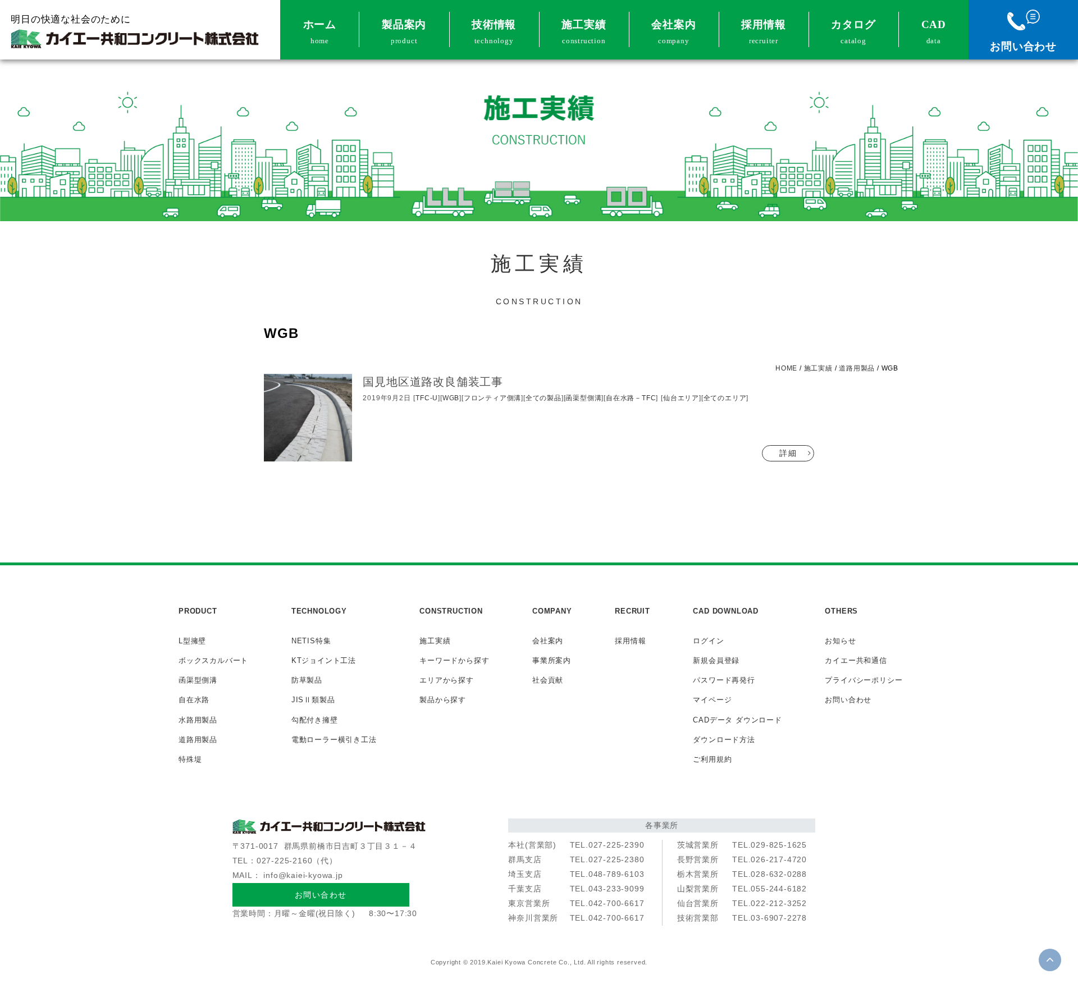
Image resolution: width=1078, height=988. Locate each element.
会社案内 (673, 32)
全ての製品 (543, 398)
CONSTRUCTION (451, 611)
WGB (450, 398)
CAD (933, 32)
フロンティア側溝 (492, 398)
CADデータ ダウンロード (737, 720)
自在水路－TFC (631, 398)
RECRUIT (632, 611)
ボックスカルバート (213, 660)
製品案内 (404, 32)
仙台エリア (681, 398)
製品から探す (442, 700)
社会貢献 (547, 680)
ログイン (708, 641)
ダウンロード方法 (724, 739)
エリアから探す (446, 680)
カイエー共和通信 (856, 660)
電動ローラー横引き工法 (334, 739)
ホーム (319, 32)
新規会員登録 (716, 660)
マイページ (712, 700)
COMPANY (552, 611)
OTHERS (841, 611)
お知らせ (840, 641)
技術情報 (494, 32)
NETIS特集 (311, 641)
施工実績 (583, 32)
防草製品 (306, 680)
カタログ (853, 32)
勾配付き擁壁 (314, 720)
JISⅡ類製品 (313, 700)
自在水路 (194, 700)
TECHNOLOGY (319, 611)
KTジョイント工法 (323, 660)
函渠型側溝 (583, 398)
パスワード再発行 (724, 680)
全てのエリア (725, 398)
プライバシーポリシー (863, 680)
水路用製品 (198, 720)
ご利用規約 (712, 759)
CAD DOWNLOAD (726, 611)
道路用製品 (198, 739)
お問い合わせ (1023, 46)
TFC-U (426, 398)
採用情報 (763, 32)
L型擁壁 (192, 641)
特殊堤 (190, 759)
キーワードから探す (454, 660)
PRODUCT (198, 611)
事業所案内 (551, 660)
